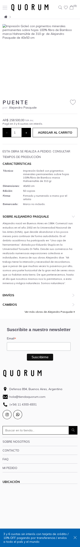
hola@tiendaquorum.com (27, 397)
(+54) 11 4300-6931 (23, 404)
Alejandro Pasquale (23, 107)
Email (11, 338)
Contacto (11, 450)
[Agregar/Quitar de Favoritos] (73, 102)
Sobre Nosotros (16, 442)
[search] (73, 430)
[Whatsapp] (17, 414)
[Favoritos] (66, 7)
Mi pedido (10, 468)
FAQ (6, 459)
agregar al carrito (55, 132)
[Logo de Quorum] (30, 7)
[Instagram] (7, 414)
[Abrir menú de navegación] (5, 7)
